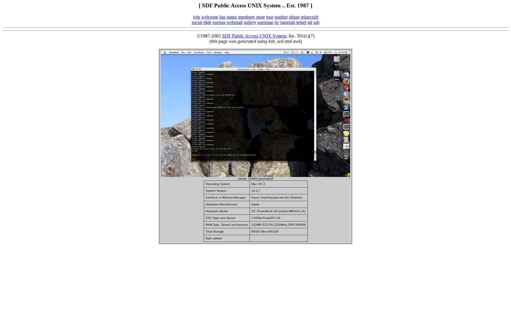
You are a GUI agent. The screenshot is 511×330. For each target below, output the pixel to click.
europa (219, 22)
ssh (316, 22)
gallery (250, 22)
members (246, 16)
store (260, 16)
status (232, 16)
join (196, 16)
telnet (301, 22)
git (310, 22)
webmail (234, 22)
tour (270, 16)
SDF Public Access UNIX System (254, 35)
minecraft (309, 16)
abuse (294, 16)
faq (222, 16)
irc (276, 22)
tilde (207, 22)
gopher (281, 16)
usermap (265, 22)
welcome (209, 16)
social (197, 22)
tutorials (287, 22)
